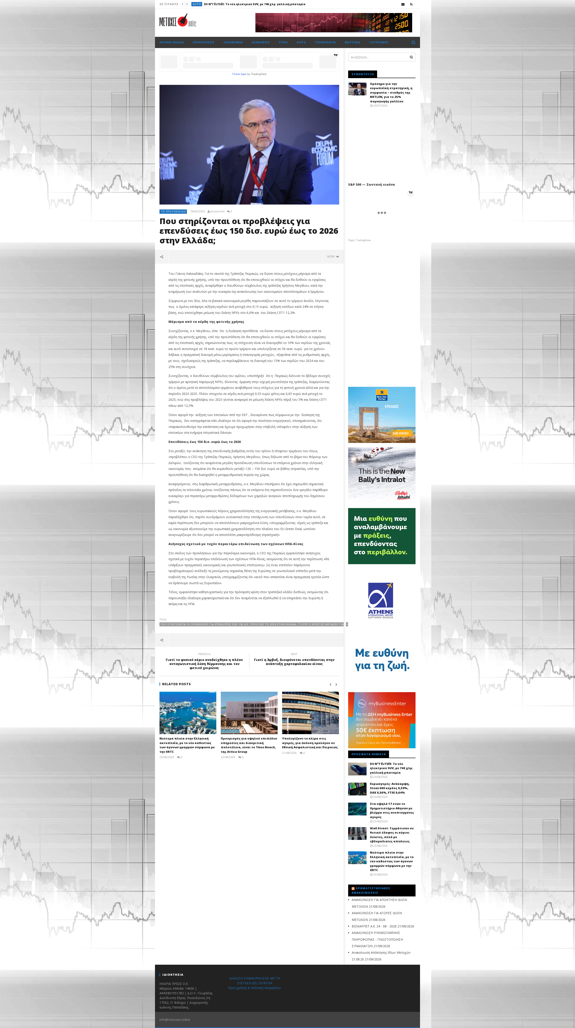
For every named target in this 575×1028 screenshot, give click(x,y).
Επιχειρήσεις (204, 42)
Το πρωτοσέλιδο (173, 211)
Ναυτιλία (352, 42)
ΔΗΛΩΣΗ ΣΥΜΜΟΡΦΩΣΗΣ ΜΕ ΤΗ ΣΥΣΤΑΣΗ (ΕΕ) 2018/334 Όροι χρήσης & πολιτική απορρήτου (254, 983)
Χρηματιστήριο (205, 4)
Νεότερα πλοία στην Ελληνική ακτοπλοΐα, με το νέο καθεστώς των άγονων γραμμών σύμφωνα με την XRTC (187, 745)
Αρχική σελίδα (171, 42)
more (331, 256)
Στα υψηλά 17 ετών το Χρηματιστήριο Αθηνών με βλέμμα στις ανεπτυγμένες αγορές (392, 810)
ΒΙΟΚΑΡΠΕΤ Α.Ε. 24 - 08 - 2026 (374, 926)
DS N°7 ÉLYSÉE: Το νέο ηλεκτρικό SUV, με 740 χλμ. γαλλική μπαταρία (391, 768)
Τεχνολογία (325, 42)
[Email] (403, 4)
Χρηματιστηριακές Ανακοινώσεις (371, 890)
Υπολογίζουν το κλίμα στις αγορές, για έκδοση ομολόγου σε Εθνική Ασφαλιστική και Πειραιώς (310, 742)
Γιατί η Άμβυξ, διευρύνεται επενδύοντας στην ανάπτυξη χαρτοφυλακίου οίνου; (294, 660)
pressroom (217, 211)
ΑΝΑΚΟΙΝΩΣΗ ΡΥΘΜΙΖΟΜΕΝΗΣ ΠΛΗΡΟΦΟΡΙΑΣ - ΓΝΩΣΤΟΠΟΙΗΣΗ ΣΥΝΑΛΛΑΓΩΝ (377, 939)
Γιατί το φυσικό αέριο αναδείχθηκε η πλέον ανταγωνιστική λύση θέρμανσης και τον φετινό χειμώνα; (204, 662)
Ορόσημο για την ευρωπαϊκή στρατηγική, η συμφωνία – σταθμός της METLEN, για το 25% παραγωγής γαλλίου (391, 92)
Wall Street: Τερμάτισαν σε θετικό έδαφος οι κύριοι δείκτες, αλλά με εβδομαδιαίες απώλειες (392, 834)
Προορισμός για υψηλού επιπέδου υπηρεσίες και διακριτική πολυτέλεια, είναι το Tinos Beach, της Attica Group (249, 745)
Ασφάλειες (261, 42)
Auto (301, 42)
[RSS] (411, 4)
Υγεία (283, 42)
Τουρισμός (379, 42)
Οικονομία (233, 42)
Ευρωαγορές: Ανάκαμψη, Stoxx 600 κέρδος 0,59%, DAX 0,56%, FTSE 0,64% (272, 4)
